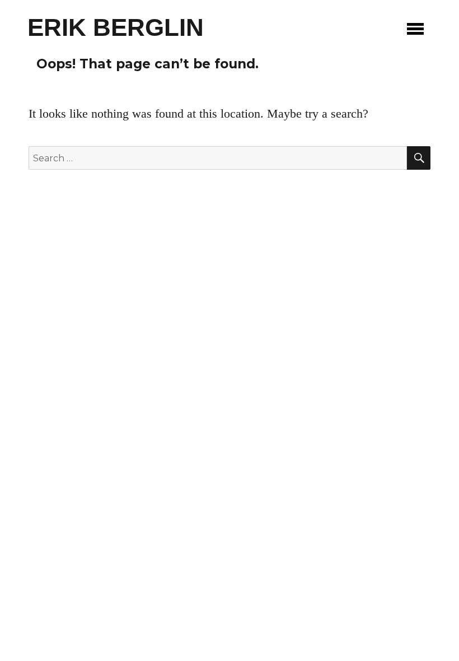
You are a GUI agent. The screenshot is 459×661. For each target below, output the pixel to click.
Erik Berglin (115, 27)
